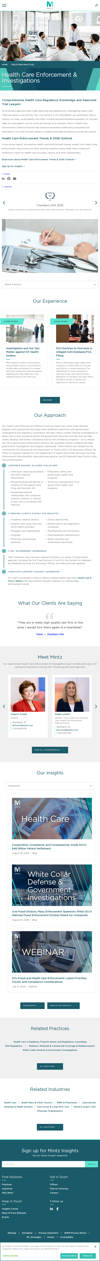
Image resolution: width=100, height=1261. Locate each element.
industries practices (22, 65)
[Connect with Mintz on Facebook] (59, 1210)
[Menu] (4, 5)
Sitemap (12, 1233)
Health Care (10, 1103)
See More (47, 400)
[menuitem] (5, 64)
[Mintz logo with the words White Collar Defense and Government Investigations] (52, 885)
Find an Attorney (59, 1189)
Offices (54, 1185)
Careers (54, 1193)
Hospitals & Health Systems (18, 1107)
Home (5, 65)
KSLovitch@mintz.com (67, 730)
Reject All (87, 1256)
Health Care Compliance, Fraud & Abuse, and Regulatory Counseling (50, 1042)
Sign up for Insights (61, 1005)
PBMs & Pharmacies (67, 1103)
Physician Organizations (50, 1111)
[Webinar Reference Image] (52, 952)
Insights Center (10, 1209)
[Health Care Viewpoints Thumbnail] (52, 818)
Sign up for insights (12, 166)
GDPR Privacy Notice (75, 1233)
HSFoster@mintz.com (22, 725)
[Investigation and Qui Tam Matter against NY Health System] (25, 329)
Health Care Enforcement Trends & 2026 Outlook (37, 138)
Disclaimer (27, 1233)
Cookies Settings (10, 1256)
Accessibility (66, 1237)
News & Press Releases (14, 1213)
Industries (7, 1189)
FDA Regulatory (13, 1046)
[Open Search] (96, 5)
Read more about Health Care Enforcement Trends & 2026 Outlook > (39, 160)
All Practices (47, 1066)
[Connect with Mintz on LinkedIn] (52, 1210)
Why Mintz (7, 1193)
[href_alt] (28, 694)
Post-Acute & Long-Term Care (53, 1107)
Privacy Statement (48, 1233)
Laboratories (89, 1103)
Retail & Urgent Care (85, 1107)
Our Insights (30, 1005)
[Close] (95, 1247)
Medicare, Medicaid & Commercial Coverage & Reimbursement (62, 1046)
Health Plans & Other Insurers (36, 1103)
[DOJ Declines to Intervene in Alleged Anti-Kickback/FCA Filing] (75, 329)
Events (5, 1217)
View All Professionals (48, 750)
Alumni (50, 1237)
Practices (7, 1185)
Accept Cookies (69, 1256)
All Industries (48, 1127)
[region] (50, 1251)
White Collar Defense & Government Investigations (50, 1050)
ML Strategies (34, 1237)
